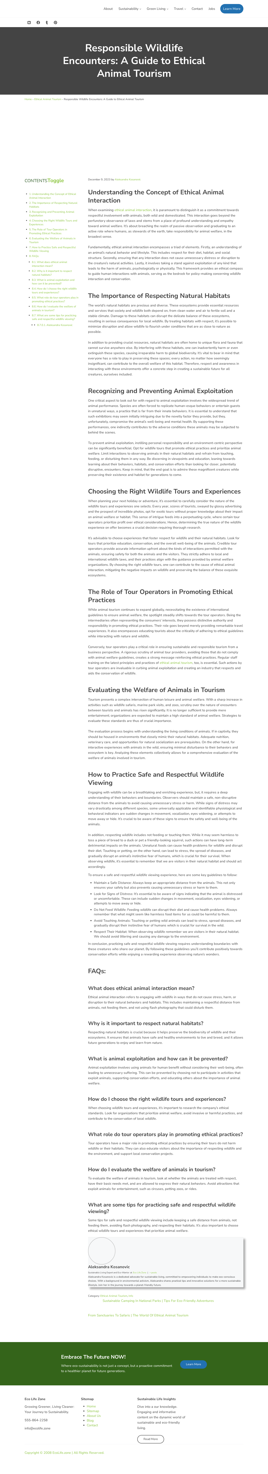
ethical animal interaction (133, 210)
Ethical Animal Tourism (47, 99)
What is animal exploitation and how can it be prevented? (53, 282)
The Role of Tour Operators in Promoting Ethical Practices (48, 231)
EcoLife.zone (62, 1453)
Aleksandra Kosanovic (59, 325)
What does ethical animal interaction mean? (49, 264)
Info (131, 1296)
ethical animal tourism (176, 663)
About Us (94, 1416)
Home (28, 99)
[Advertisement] (134, 139)
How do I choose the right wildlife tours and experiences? (54, 290)
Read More (150, 1439)
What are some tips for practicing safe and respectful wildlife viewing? (54, 317)
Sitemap (93, 1411)
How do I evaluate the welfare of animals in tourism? (54, 308)
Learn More (193, 1364)
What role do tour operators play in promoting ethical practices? (55, 299)
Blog (90, 1420)
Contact (92, 1425)
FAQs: (35, 256)
